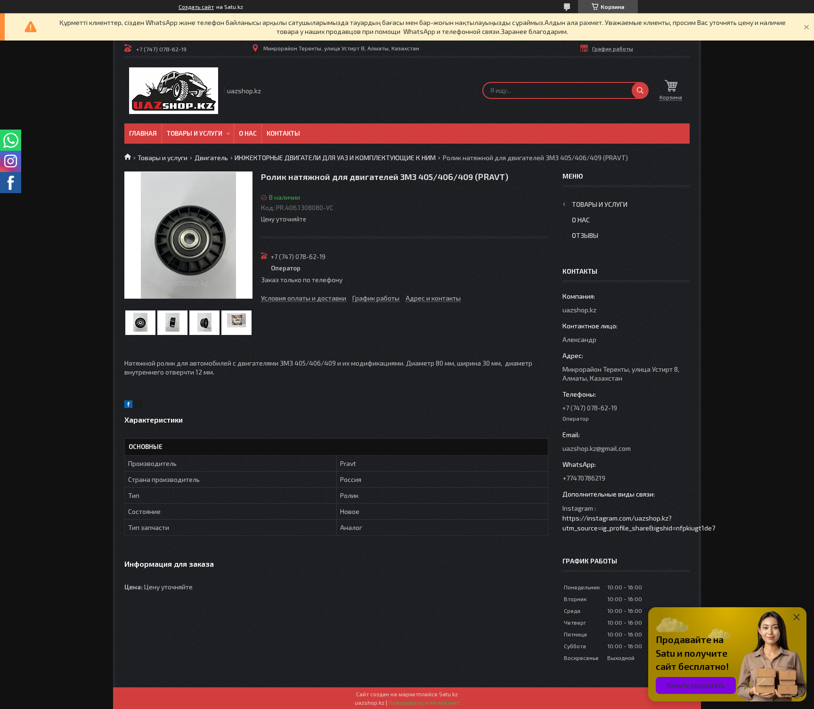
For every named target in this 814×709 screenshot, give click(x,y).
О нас (248, 133)
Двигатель (211, 158)
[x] (138, 405)
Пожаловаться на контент (424, 702)
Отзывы (585, 235)
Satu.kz (448, 694)
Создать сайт (196, 6)
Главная (143, 133)
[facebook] (128, 405)
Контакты (283, 133)
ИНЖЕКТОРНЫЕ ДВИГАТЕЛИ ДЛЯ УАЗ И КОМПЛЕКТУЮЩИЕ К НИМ (335, 158)
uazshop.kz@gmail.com (596, 448)
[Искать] (640, 90)
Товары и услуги (194, 133)
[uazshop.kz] (173, 90)
